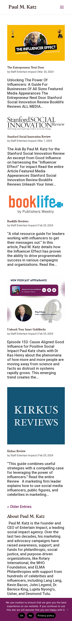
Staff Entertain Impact (23, 71)
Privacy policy (46, 615)
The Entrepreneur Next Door (25, 67)
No (30, 615)
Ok (21, 615)
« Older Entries (19, 506)
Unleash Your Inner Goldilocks (26, 329)
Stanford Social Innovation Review (29, 136)
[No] (67, 609)
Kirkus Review (16, 451)
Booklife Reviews (18, 221)
